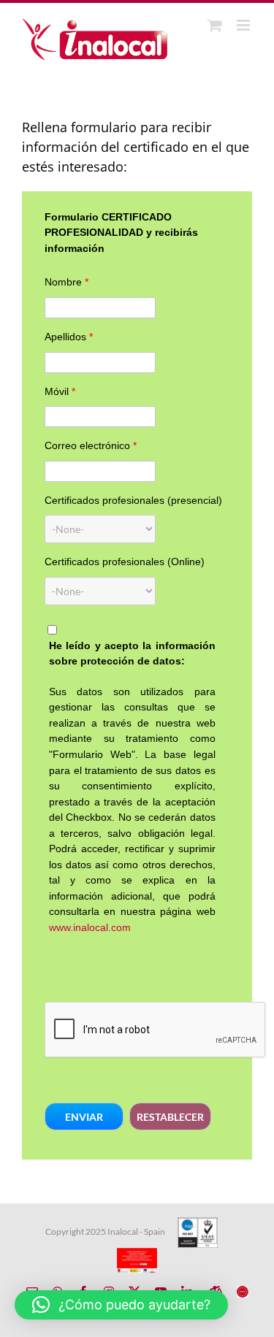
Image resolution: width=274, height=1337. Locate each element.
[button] (84, 1116)
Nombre (66, 282)
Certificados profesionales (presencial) (133, 500)
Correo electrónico (91, 445)
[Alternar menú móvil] (244, 25)
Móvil (60, 391)
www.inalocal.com (90, 927)
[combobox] (100, 529)
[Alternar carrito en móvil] (215, 25)
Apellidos (69, 336)
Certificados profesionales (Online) (125, 561)
